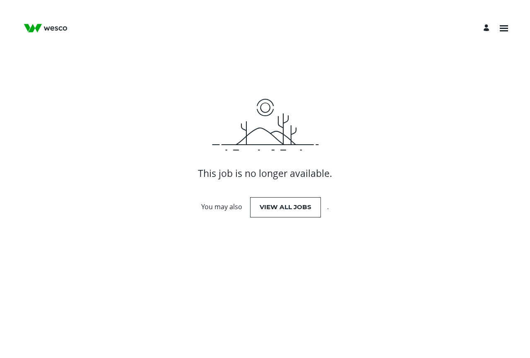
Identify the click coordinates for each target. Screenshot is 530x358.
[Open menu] (504, 28)
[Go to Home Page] (45, 28)
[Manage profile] (487, 28)
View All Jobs (285, 207)
